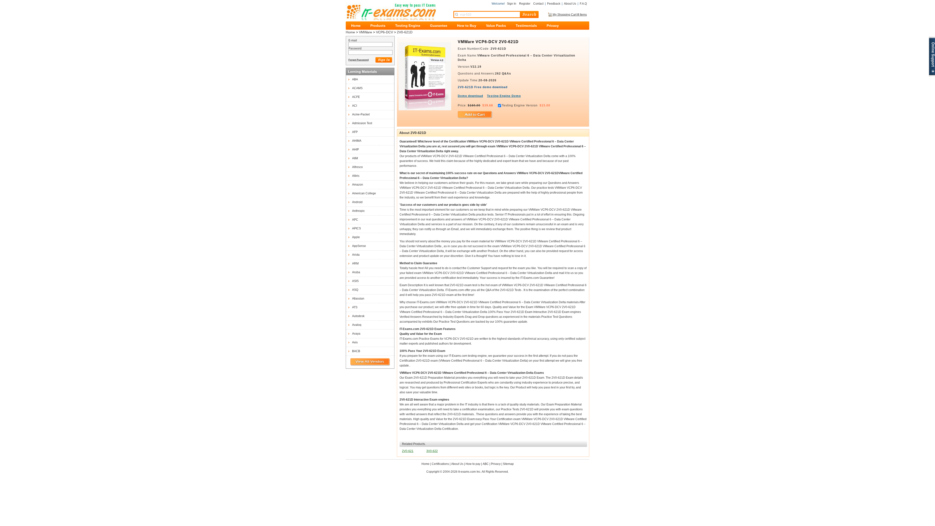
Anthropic (358, 211)
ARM (355, 263)
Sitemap (508, 464)
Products (377, 26)
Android (357, 202)
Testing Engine (407, 26)
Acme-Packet (361, 114)
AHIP (355, 149)
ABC (486, 464)
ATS (354, 307)
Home (356, 26)
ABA (355, 79)
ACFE (356, 97)
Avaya (356, 333)
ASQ (355, 289)
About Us (570, 3)
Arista (356, 254)
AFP (355, 132)
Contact (538, 3)
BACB (356, 351)
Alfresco (357, 167)
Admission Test (362, 123)
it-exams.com (391, 11)
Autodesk (358, 316)
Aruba (356, 272)
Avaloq (356, 325)
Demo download (470, 96)
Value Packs (496, 26)
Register (524, 3)
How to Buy (466, 26)
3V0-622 (432, 451)
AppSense (359, 246)
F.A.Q (583, 3)
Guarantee (438, 26)
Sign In (511, 3)
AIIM (355, 158)
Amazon (357, 184)
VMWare (365, 32)
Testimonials (526, 26)
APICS (356, 228)
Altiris (355, 176)
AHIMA (356, 140)
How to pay (473, 464)
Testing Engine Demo (504, 96)
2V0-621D (404, 32)
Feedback (553, 3)
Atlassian (358, 298)
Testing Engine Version (520, 105)
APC (355, 219)
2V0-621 (407, 451)
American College (364, 193)
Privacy (553, 26)
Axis (355, 342)
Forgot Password (358, 59)
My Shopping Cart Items (569, 14)
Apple (356, 237)
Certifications (440, 464)
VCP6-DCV (384, 32)
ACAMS (357, 88)
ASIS (355, 281)
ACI (354, 105)
